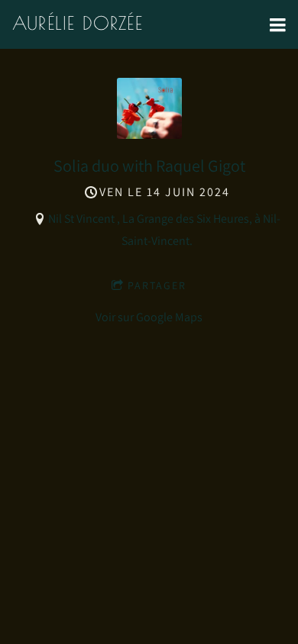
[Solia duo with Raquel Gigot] (149, 135)
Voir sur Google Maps (149, 317)
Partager (157, 285)
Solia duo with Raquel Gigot (149, 165)
